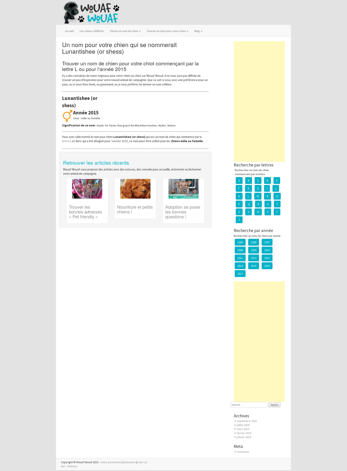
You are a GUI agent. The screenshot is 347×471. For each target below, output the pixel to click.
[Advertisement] (259, 101)
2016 (267, 266)
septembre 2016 (247, 421)
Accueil (69, 31)
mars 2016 (243, 429)
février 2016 (244, 433)
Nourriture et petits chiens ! (135, 209)
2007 (267, 242)
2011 (240, 258)
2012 (253, 258)
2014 (240, 266)
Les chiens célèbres (92, 31)
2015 (253, 266)
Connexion (243, 452)
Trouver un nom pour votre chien (166, 31)
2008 (240, 250)
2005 (240, 242)
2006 (253, 242)
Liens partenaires (111, 462)
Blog (197, 31)
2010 (267, 250)
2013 (267, 258)
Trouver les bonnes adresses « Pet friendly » (85, 212)
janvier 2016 (244, 437)
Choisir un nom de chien (124, 31)
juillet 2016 (243, 425)
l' (119, 141)
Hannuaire (130, 462)
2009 (253, 250)
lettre (67, 141)
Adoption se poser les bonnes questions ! (182, 212)
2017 (240, 273)
